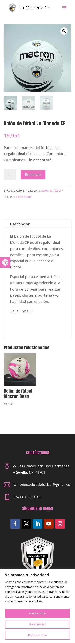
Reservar (33, 174)
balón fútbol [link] (23, 197)
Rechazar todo (37, 635)
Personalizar (38, 624)
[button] (64, 31)
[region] (37, 606)
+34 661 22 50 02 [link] (27, 496)
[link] (5, 262)
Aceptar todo (37, 613)
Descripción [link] (20, 224)
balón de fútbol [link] (51, 190)
